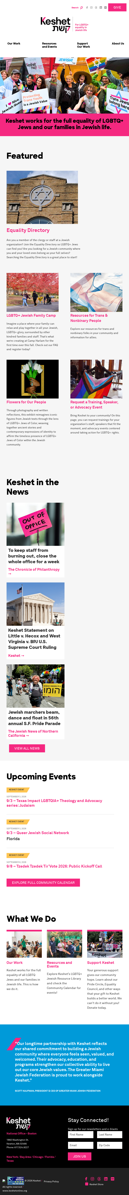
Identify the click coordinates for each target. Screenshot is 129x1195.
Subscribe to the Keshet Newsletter (64, 593)
